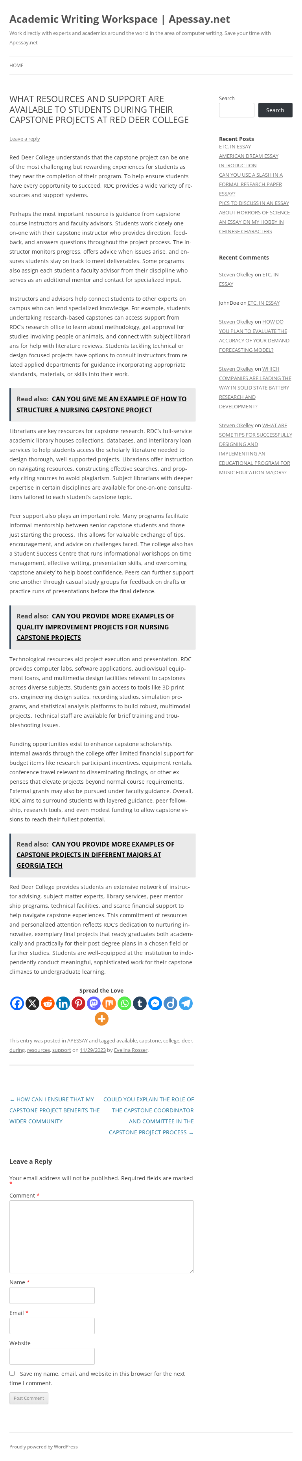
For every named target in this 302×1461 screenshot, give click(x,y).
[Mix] (109, 1003)
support (61, 1049)
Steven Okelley (236, 274)
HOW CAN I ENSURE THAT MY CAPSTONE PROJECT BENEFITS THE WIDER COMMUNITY (54, 1110)
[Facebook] (17, 1003)
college (171, 1040)
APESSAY (77, 1040)
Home (16, 65)
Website (20, 1343)
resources (38, 1049)
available (126, 1040)
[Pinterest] (78, 1003)
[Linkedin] (63, 1003)
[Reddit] (48, 1003)
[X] (32, 1003)
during (17, 1049)
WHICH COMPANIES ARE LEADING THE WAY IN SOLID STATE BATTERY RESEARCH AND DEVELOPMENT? (255, 387)
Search (227, 98)
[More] (102, 1019)
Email (19, 1313)
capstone (150, 1040)
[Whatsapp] (124, 1003)
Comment (24, 1195)
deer (187, 1040)
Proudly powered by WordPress (43, 1446)
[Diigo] (170, 1003)
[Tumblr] (140, 1003)
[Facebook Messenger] (155, 1003)
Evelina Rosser (130, 1049)
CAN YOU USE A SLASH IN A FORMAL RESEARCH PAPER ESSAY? (251, 184)
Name (19, 1282)
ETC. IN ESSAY (235, 146)
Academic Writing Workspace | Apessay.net (119, 19)
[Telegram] (186, 1003)
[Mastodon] (94, 1003)
